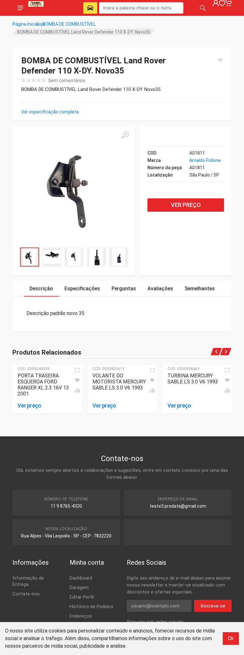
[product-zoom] (125, 135)
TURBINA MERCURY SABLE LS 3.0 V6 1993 (192, 379)
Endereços (81, 616)
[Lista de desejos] (77, 380)
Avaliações (160, 289)
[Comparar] (77, 390)
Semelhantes (200, 289)
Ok (231, 638)
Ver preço (186, 205)
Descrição (41, 289)
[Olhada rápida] (77, 370)
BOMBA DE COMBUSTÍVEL (69, 24)
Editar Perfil (82, 597)
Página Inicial (25, 24)
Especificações (82, 289)
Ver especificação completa (50, 111)
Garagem (79, 587)
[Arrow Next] (226, 351)
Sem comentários (66, 80)
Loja (41, 24)
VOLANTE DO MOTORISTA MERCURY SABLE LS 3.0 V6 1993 (119, 382)
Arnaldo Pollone (205, 160)
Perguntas (124, 289)
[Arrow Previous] (216, 351)
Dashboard (81, 578)
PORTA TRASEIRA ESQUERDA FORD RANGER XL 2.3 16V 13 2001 (43, 385)
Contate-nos (26, 594)
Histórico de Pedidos (91, 606)
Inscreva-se (212, 606)
